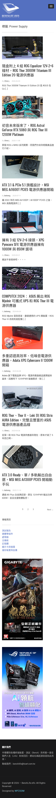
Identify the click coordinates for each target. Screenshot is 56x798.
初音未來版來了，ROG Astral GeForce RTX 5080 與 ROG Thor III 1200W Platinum (24, 130)
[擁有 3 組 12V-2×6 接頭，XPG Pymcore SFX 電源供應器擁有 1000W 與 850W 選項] (22, 221)
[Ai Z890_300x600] (22, 687)
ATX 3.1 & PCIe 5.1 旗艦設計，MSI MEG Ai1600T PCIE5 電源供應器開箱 (28, 187)
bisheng (7, 196)
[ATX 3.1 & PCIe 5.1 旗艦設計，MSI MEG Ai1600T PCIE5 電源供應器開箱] (22, 167)
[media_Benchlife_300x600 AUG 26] (22, 599)
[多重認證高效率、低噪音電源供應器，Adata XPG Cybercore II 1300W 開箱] (22, 337)
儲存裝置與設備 (9, 550)
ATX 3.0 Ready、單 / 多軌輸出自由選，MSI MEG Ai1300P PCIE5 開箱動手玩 (27, 479)
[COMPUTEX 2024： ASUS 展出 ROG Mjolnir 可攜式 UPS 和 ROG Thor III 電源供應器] (22, 278)
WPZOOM (19, 791)
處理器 (5, 537)
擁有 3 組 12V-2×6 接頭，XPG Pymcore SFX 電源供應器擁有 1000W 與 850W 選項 (23, 244)
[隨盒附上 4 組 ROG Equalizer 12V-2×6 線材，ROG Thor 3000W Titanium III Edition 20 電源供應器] (22, 47)
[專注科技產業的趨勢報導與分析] (10, 10)
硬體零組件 (7, 534)
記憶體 (5, 543)
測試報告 (6, 530)
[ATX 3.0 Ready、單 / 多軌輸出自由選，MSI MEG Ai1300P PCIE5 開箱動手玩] (22, 457)
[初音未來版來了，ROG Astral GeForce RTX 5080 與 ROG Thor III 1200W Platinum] (22, 107)
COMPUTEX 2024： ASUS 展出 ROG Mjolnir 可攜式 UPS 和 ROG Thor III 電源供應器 (28, 300)
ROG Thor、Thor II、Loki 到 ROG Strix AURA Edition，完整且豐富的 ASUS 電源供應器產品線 (27, 420)
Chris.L (7, 81)
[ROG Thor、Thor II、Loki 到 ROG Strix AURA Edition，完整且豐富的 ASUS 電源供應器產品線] (22, 397)
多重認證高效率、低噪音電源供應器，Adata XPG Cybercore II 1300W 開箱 (27, 360)
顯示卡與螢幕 (8, 547)
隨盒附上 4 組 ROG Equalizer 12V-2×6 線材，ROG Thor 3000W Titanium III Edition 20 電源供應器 (27, 70)
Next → (50, 510)
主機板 (5, 540)
